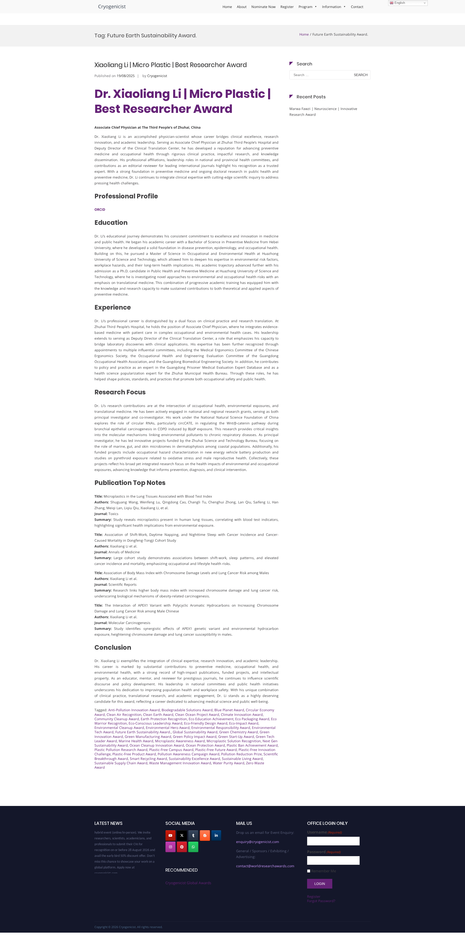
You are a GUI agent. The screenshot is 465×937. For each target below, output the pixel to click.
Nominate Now (263, 6)
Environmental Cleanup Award (119, 727)
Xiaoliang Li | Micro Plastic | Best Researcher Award (170, 65)
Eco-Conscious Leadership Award (155, 723)
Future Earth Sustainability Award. (143, 732)
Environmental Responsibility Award (220, 727)
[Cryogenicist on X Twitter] (182, 835)
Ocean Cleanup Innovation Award (157, 745)
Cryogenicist (112, 6)
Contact (357, 6)
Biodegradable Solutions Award (187, 710)
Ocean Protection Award (205, 745)
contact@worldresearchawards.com (265, 866)
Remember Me (323, 871)
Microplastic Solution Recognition (234, 741)
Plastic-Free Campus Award (171, 749)
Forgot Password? (321, 900)
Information (331, 6)
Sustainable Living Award (242, 758)
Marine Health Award (136, 741)
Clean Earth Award (158, 714)
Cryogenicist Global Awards (188, 882)
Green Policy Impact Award (195, 736)
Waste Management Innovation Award (180, 763)
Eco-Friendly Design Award (205, 723)
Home (227, 6)
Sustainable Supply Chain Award (120, 763)
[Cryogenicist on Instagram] (170, 847)
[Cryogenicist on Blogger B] (205, 835)
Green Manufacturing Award (148, 736)
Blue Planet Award (229, 710)
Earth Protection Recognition (164, 719)
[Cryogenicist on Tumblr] (193, 835)
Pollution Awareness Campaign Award (188, 754)
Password (324, 851)
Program (305, 6)
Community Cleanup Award (116, 719)
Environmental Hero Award (168, 727)
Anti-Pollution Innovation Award (134, 710)
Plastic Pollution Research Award (120, 749)
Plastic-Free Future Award (216, 749)
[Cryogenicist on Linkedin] (216, 835)
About (242, 6)
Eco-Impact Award (243, 723)
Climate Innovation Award (242, 714)
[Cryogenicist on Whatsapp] (193, 847)
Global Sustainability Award (195, 732)
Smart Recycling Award (148, 758)
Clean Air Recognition (124, 714)
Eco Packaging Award (252, 719)
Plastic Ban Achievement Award (252, 745)
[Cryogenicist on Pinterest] (182, 847)
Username (324, 832)
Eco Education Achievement (211, 719)
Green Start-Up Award (236, 736)
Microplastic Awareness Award (180, 741)
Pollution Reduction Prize (241, 754)
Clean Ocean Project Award (197, 714)
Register (287, 6)
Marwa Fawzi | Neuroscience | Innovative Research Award (323, 111)
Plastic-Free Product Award (134, 754)
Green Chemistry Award (238, 732)
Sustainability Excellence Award (194, 758)
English (399, 3)
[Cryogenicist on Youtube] (170, 835)
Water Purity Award (228, 763)
